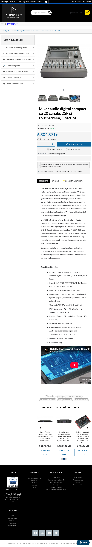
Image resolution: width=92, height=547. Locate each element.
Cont (12, 516)
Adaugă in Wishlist (56, 149)
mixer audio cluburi (81, 400)
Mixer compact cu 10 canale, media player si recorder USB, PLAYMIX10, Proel (82, 437)
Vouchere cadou (78, 480)
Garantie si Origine (56, 482)
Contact (34, 483)
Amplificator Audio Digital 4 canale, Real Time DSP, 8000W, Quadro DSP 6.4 (64, 436)
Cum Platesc (56, 477)
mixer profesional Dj (65, 400)
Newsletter (12, 523)
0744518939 (11, 24)
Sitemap (34, 485)
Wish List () (12, 520)
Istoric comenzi (12, 518)
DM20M (60, 396)
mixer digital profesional (73, 396)
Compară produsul (74, 149)
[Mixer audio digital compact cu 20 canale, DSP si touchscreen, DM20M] (64, 61)
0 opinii (50, 154)
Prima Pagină (12, 525)
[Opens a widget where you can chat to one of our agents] (83, 543)
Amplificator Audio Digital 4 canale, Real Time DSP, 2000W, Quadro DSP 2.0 (45, 436)
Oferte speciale (78, 485)
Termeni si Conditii (56, 487)
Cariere (34, 488)
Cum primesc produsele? (56, 480)
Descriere (43, 181)
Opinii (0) (55, 181)
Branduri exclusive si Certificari (34, 479)
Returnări (56, 485)
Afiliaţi (78, 482)
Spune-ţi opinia (59, 154)
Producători (78, 477)
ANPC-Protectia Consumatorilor (56, 490)
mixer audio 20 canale (48, 400)
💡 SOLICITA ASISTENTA (73, 181)
